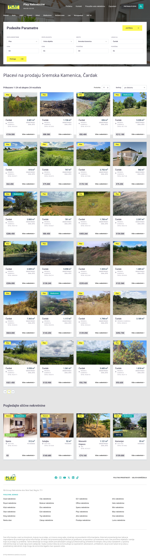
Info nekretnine (118, 499)
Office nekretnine (82, 503)
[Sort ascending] (104, 88)
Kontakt (79, 6)
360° (88, 15)
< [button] (5, 392)
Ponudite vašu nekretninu (95, 6)
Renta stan (7, 520)
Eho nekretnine (45, 507)
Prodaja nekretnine (83, 520)
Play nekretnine (82, 512)
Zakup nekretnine (46, 520)
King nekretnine (9, 516)
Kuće (14, 15)
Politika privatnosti (121, 477)
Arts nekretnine (81, 516)
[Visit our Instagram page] (60, 477)
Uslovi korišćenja (139, 477)
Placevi (29, 15)
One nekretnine (118, 516)
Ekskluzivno (47, 15)
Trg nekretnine (45, 516)
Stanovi (6, 15)
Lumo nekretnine (118, 520)
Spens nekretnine (82, 507)
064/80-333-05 (28, 8)
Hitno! (38, 15)
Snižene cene (59, 15)
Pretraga (13, 59)
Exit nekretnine (45, 512)
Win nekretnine (118, 507)
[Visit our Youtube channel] (64, 477)
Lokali (21, 15)
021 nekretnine (81, 499)
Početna (69, 6)
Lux (69, 15)
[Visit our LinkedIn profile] (73, 477)
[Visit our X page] (69, 477)
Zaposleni (112, 6)
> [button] (13, 392)
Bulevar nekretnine (47, 503)
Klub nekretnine (9, 507)
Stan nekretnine (9, 512)
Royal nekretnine (9, 503)
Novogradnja (78, 15)
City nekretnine (45, 499)
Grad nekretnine (9, 499)
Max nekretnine (118, 512)
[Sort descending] (107, 88)
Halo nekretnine (118, 503)
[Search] (140, 6)
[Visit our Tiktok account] (77, 477)
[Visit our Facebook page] (56, 477)
